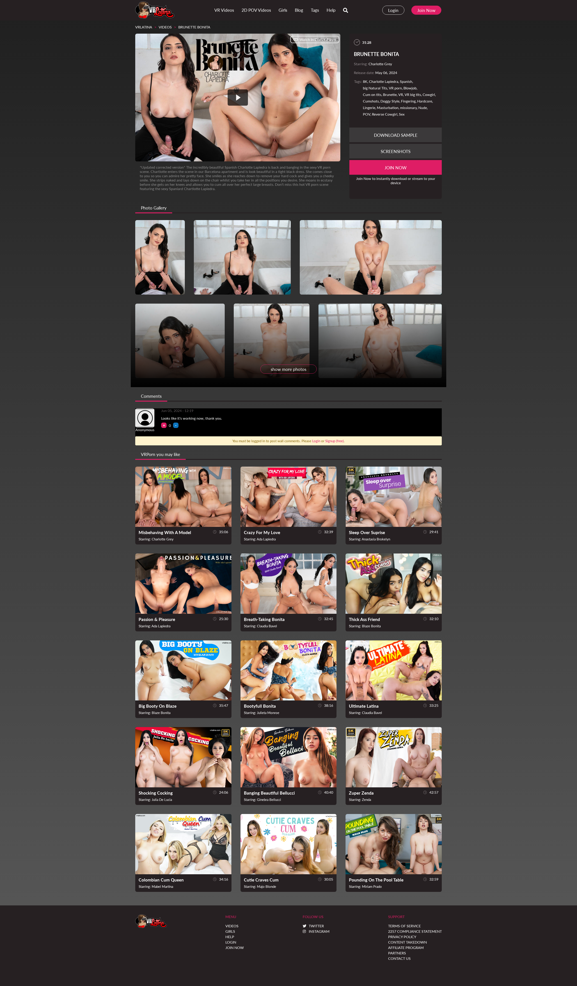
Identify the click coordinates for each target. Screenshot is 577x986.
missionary (408, 107)
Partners (397, 953)
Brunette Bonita (194, 27)
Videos (165, 27)
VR (400, 94)
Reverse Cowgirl (384, 114)
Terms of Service (404, 926)
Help (229, 937)
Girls (230, 931)
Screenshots (395, 151)
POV (366, 114)
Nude (422, 107)
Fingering (408, 101)
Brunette (390, 94)
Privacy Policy (402, 937)
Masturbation (387, 107)
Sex (402, 114)
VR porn (395, 88)
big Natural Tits (375, 88)
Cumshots (371, 101)
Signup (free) (334, 441)
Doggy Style (389, 101)
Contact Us (399, 958)
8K (365, 81)
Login (393, 10)
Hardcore (424, 101)
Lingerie (369, 107)
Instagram (319, 931)
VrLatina (143, 27)
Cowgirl (429, 94)
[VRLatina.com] (154, 10)
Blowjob (410, 88)
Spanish (406, 81)
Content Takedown (407, 942)
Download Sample (395, 135)
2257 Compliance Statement (415, 931)
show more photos (288, 369)
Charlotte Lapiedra (383, 81)
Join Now (426, 10)
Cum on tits (372, 94)
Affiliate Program (406, 947)
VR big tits (413, 94)
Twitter (316, 926)
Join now (396, 167)
